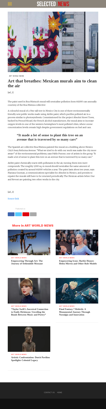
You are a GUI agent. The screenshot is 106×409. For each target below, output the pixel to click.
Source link (13, 198)
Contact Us (49, 392)
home (59, 392)
